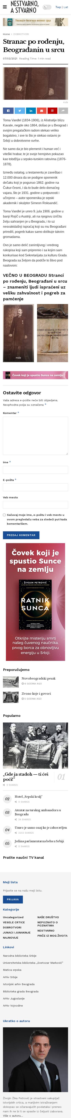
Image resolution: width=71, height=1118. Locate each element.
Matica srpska (12, 969)
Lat (66, 7)
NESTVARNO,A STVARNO (25, 7)
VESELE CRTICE (14, 922)
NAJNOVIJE (10, 937)
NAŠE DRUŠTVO (48, 917)
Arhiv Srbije (10, 977)
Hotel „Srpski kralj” (28, 796)
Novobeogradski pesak (38, 678)
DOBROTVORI (21, 34)
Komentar (11, 413)
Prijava (13, 899)
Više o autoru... (13, 1115)
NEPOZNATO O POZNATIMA (47, 924)
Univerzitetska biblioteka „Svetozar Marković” (33, 962)
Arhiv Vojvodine (13, 1005)
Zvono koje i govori (36, 693)
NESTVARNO (45, 930)
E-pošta (10, 480)
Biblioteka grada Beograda (20, 991)
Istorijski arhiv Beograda (19, 984)
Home (6, 34)
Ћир (58, 7)
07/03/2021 (10, 58)
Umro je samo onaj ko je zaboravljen (41, 827)
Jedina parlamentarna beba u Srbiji (39, 841)
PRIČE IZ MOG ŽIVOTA (52, 935)
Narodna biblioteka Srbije (19, 955)
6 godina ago (33, 683)
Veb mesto (10, 497)
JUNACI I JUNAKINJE (17, 932)
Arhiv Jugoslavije (14, 998)
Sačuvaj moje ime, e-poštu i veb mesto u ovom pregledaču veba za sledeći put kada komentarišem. (37, 519)
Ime (7, 462)
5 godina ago (33, 698)
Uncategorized (13, 917)
